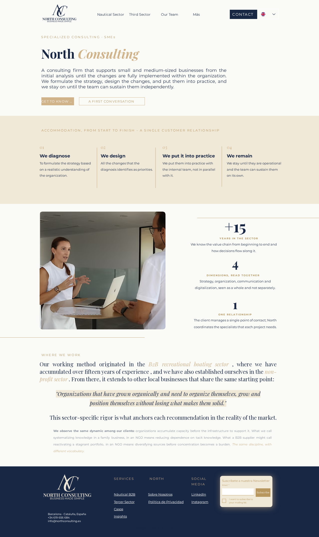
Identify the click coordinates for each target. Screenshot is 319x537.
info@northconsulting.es (64, 521)
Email (225, 485)
